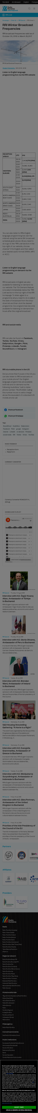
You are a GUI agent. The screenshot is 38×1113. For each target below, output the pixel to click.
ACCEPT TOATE (19, 1107)
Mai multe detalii (10, 1073)
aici (33, 1082)
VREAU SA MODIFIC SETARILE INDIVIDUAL (19, 1110)
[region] (19, 1086)
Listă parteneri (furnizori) (7, 1103)
